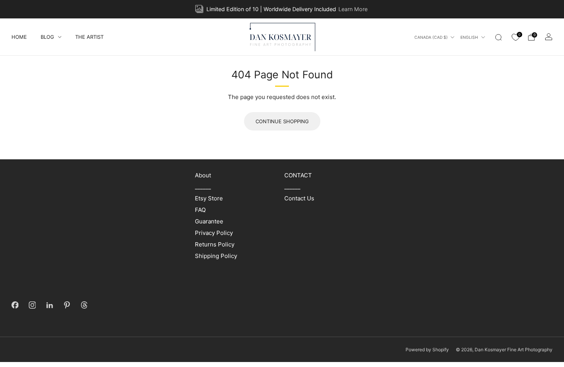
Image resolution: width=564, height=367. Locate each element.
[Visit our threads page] (84, 305)
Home (19, 37)
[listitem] (282, 9)
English (469, 37)
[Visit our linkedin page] (49, 305)
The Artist (89, 37)
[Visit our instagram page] (32, 305)
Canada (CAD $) (431, 37)
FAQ (200, 209)
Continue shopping (282, 121)
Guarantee (209, 221)
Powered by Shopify (427, 349)
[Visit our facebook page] (15, 305)
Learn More (353, 9)
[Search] (498, 37)
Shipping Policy (216, 256)
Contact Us (299, 198)
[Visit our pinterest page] (67, 305)
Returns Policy (214, 244)
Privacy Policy (214, 232)
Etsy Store (209, 198)
